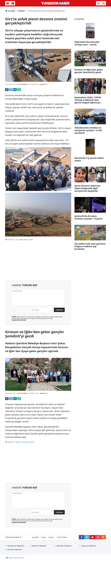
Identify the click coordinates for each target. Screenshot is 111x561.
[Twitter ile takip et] (87, 537)
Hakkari (18, 442)
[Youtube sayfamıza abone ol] (92, 537)
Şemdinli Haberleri (64, 546)
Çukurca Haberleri (88, 546)
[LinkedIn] (15, 89)
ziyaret (31, 442)
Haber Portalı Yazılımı (16, 558)
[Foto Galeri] (13, 3)
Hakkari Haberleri (39, 546)
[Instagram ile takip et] (97, 537)
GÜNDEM (21, 11)
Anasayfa (11, 11)
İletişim (51, 537)
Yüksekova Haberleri (15, 546)
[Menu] (98, 3)
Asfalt (31, 239)
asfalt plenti (23, 239)
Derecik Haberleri (14, 549)
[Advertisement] (38, 262)
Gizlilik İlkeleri (62, 537)
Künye (43, 537)
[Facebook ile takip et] (81, 537)
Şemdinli (25, 442)
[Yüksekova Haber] (55, 3)
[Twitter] (11, 89)
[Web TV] (8, 3)
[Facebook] (7, 89)
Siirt (16, 239)
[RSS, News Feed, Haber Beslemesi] (103, 537)
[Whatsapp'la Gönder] (19, 89)
